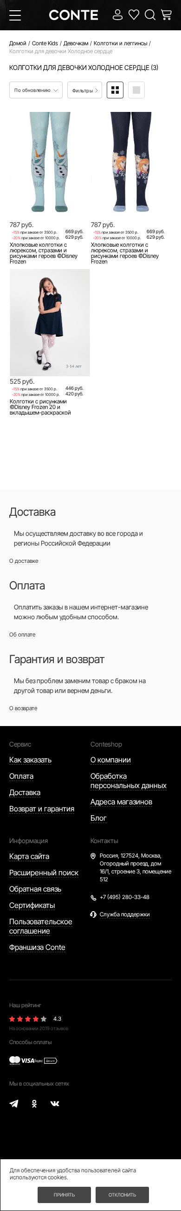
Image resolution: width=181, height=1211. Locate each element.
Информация (28, 840)
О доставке (23, 560)
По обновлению (33, 90)
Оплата (21, 776)
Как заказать (30, 759)
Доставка (24, 792)
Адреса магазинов (121, 801)
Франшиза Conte (37, 947)
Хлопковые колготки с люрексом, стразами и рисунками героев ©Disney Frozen (44, 253)
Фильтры (83, 90)
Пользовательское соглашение (40, 926)
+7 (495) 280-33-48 (124, 896)
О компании (110, 759)
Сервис (20, 744)
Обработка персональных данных (128, 780)
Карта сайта (29, 856)
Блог (98, 818)
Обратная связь (35, 888)
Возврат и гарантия (41, 808)
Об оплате (22, 634)
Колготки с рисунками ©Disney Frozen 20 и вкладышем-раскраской (40, 407)
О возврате (23, 708)
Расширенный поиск (43, 872)
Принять (64, 1194)
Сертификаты (32, 905)
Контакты (104, 840)
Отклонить (122, 1194)
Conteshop (106, 744)
